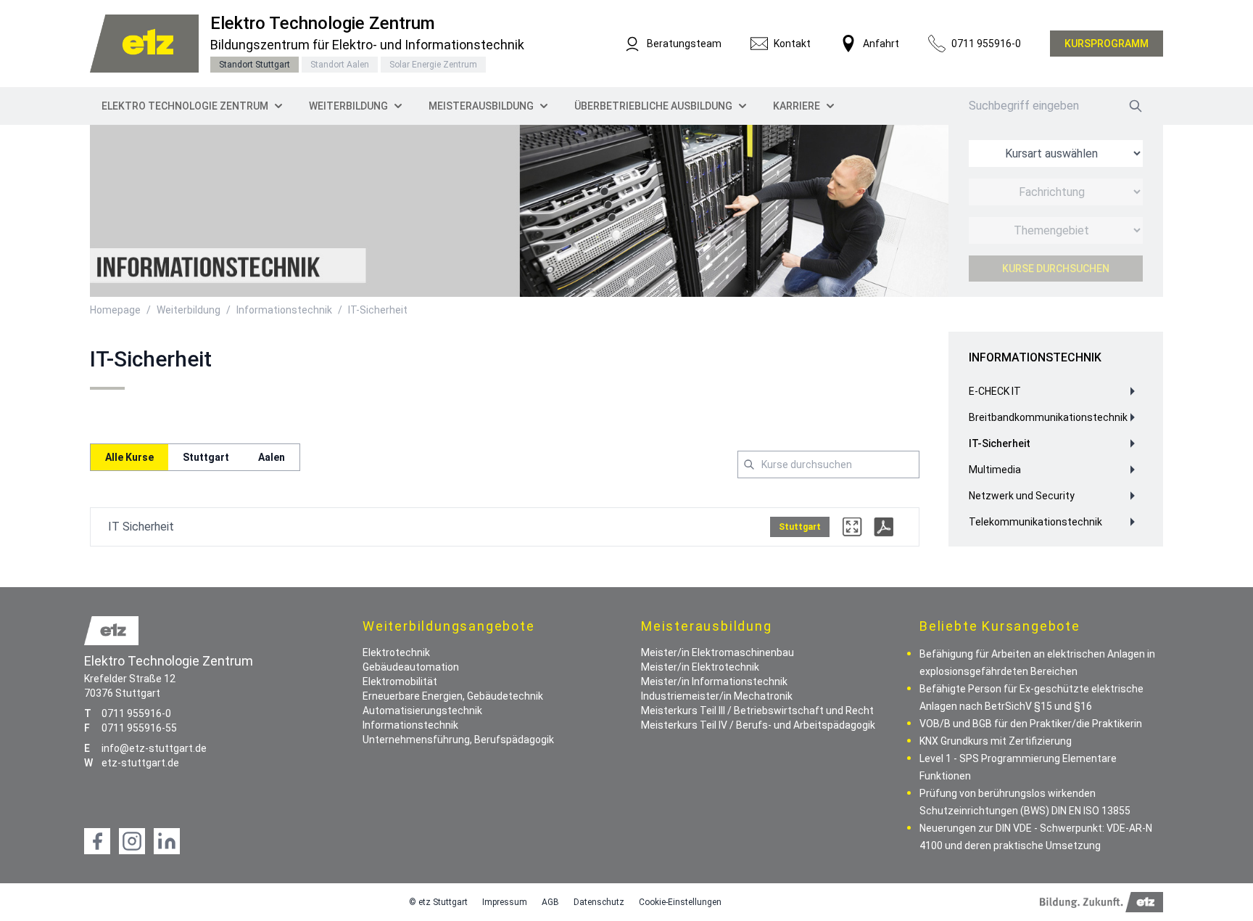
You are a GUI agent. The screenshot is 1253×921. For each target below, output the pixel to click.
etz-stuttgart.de (140, 763)
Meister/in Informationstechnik (714, 681)
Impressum (504, 902)
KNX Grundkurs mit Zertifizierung (995, 741)
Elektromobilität (400, 681)
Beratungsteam (684, 43)
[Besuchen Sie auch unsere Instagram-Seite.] (132, 841)
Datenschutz (599, 902)
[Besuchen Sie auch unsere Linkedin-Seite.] (167, 841)
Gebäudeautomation (411, 667)
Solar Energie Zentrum (433, 65)
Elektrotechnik (396, 652)
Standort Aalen (339, 65)
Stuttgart (206, 457)
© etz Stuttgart (438, 902)
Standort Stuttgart (254, 65)
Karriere (796, 106)
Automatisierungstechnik (422, 710)
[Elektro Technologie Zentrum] (144, 44)
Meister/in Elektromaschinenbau (717, 652)
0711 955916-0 (986, 43)
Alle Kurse (129, 457)
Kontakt (792, 43)
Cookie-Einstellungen (680, 902)
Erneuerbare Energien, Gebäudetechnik (453, 696)
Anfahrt (881, 43)
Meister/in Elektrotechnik (700, 667)
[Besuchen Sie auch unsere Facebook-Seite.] (97, 841)
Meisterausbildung (481, 106)
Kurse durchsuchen (1055, 268)
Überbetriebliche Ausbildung (653, 106)
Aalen (271, 457)
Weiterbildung (348, 106)
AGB (550, 902)
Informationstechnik (284, 310)
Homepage (115, 310)
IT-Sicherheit (378, 310)
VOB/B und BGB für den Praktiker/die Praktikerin (1030, 723)
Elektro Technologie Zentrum (185, 106)
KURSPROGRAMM (1106, 43)
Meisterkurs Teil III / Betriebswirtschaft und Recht (757, 710)
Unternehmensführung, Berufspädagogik (458, 739)
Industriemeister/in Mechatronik (717, 696)
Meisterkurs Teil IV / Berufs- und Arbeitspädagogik (758, 725)
